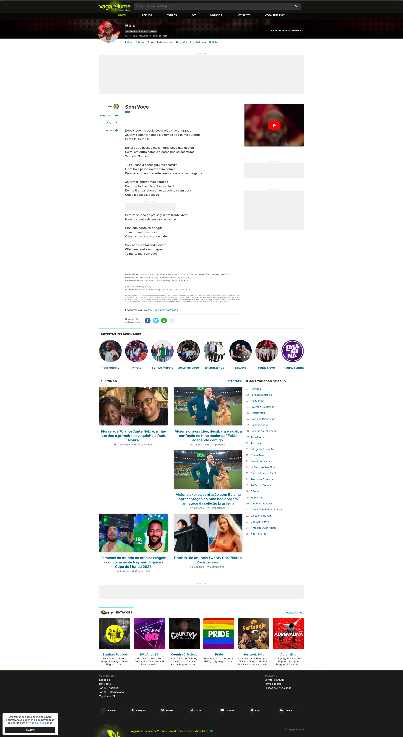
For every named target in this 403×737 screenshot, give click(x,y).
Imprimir (110, 130)
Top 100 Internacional (111, 692)
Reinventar (257, 400)
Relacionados (165, 42)
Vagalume (115, 6)
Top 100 (147, 15)
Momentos (257, 497)
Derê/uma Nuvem (261, 515)
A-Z (193, 15)
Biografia (181, 42)
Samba (152, 31)
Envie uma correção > (165, 310)
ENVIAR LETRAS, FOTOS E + (288, 30)
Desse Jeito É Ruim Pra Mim (267, 509)
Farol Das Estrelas (261, 394)
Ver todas (234, 381)
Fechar (30, 730)
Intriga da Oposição (262, 449)
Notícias (216, 15)
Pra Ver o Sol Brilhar (262, 406)
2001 (140, 286)
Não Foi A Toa (258, 533)
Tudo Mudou (258, 437)
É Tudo (255, 491)
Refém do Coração (261, 485)
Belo (130, 25)
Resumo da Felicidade (264, 431)
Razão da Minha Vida (263, 419)
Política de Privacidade (277, 687)
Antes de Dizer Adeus (263, 527)
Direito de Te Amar (261, 503)
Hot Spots (243, 15)
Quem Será (257, 455)
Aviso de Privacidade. (40, 722)
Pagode (143, 31)
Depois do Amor (263, 473)
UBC (164, 274)
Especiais (104, 679)
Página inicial (131, 36)
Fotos (151, 42)
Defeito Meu (258, 412)
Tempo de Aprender (262, 479)
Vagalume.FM (274, 15)
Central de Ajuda (274, 679)
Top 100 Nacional (109, 687)
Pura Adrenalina (260, 461)
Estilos (172, 15)
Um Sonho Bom (260, 521)
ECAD (128, 289)
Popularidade (198, 42)
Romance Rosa (259, 425)
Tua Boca (256, 443)
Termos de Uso (272, 683)
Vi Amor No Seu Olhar (263, 467)
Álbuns (140, 42)
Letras (129, 42)
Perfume (256, 388)
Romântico (131, 31)
